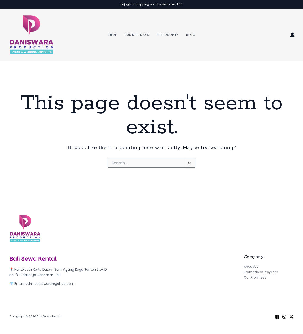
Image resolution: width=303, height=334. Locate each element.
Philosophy (167, 35)
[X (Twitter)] (291, 317)
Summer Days (137, 35)
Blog (190, 35)
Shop (112, 35)
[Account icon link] (292, 34)
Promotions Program (261, 272)
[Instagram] (284, 317)
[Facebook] (277, 317)
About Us (251, 266)
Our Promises (255, 277)
